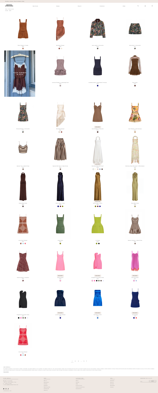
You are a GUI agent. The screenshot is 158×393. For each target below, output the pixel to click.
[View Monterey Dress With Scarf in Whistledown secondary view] (135, 149)
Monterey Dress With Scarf (98, 166)
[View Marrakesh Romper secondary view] (60, 28)
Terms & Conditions (80, 387)
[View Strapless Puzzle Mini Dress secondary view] (97, 260)
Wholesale (112, 385)
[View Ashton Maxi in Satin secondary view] (60, 186)
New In (45, 380)
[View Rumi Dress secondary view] (135, 65)
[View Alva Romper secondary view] (135, 298)
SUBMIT (152, 381)
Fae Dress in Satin (98, 314)
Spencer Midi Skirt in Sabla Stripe (60, 166)
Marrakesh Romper (60, 45)
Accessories (46, 388)
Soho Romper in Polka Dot (98, 128)
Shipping (112, 380)
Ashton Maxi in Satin (60, 203)
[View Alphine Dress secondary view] (60, 260)
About (77, 380)
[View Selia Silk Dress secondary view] (135, 260)
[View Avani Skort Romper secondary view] (23, 223)
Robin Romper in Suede (23, 45)
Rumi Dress (135, 82)
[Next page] (86, 361)
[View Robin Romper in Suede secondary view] (23, 28)
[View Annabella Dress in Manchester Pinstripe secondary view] (97, 65)
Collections (102, 5)
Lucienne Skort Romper (60, 314)
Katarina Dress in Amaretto (23, 277)
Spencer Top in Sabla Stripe (23, 166)
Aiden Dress (60, 240)
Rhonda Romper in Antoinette (23, 128)
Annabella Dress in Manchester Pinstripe (98, 82)
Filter (6, 10)
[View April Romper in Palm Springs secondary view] (135, 112)
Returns (112, 382)
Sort (10, 10)
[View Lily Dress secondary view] (97, 223)
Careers (112, 387)
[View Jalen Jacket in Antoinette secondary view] (97, 28)
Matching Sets (47, 387)
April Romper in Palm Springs (135, 128)
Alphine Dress (60, 277)
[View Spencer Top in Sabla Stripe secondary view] (23, 149)
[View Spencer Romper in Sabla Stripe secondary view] (135, 223)
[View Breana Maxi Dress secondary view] (23, 186)
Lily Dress (97, 240)
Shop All (79, 5)
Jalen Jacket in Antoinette (98, 45)
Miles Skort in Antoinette (135, 45)
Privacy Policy (79, 385)
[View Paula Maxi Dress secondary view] (135, 186)
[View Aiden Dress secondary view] (60, 223)
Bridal (124, 5)
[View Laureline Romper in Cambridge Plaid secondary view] (60, 65)
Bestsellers (46, 382)
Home (6, 9)
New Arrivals (35, 5)
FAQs (77, 383)
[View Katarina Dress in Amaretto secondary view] (23, 260)
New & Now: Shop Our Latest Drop (12, 1)
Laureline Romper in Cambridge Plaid (60, 82)
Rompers (46, 385)
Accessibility (79, 388)
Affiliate (112, 383)
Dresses (58, 5)
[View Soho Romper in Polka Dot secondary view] (97, 112)
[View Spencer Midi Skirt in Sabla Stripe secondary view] (60, 149)
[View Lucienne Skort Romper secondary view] (60, 298)
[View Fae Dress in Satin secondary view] (97, 298)
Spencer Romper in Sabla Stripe (135, 240)
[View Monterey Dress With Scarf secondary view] (97, 149)
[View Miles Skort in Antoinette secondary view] (135, 28)
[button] (151, 5)
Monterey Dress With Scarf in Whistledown (135, 166)
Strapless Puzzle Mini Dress (97, 277)
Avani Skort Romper (23, 240)
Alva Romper (135, 314)
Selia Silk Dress (135, 277)
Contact (77, 382)
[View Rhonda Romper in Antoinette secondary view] (23, 112)
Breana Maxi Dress (23, 203)
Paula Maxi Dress (135, 203)
